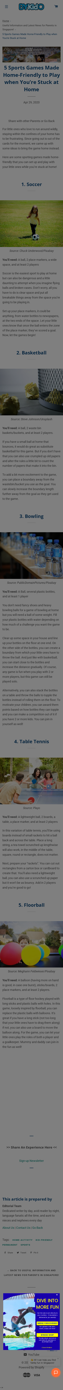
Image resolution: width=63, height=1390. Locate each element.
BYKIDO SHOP (47, 1335)
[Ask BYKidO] (55, 1372)
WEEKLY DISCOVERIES (47, 1323)
